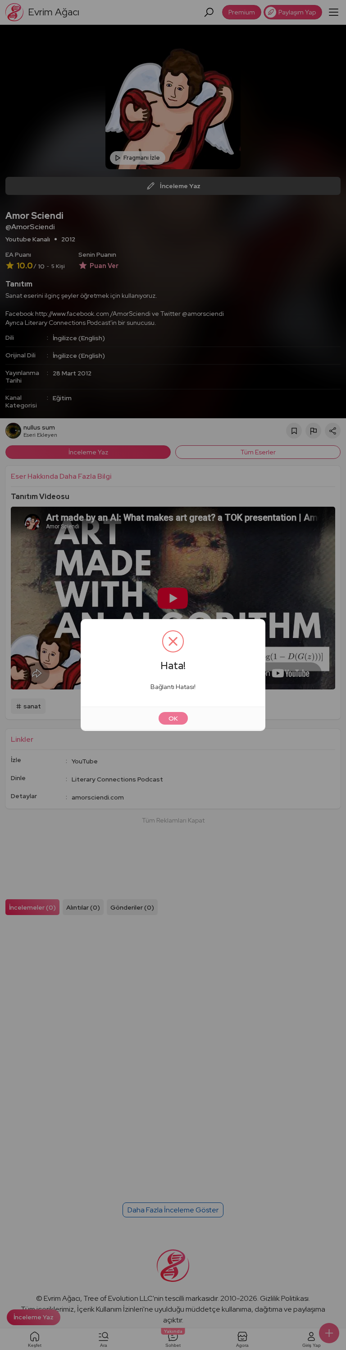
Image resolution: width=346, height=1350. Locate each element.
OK (173, 718)
